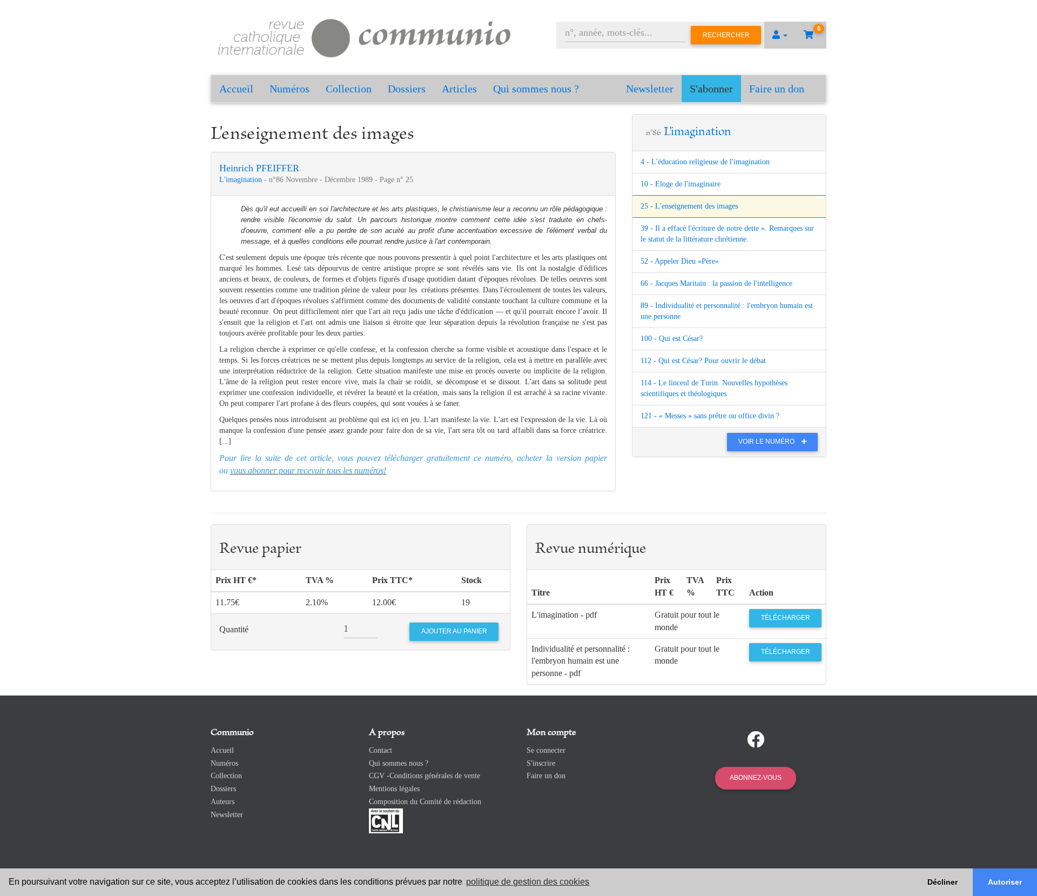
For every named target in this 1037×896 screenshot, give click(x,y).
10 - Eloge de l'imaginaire (680, 184)
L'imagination (241, 180)
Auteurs (222, 802)
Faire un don (776, 89)
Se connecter (546, 750)
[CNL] (386, 820)
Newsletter (650, 89)
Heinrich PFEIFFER (259, 168)
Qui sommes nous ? (536, 89)
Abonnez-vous (756, 777)
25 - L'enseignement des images (689, 206)
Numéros (289, 89)
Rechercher (726, 35)
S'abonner (711, 89)
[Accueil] (364, 36)
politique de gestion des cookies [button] (527, 881)
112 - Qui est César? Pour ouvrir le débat (703, 361)
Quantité (233, 629)
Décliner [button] (942, 882)
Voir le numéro (767, 441)
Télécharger (785, 617)
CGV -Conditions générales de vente (424, 776)
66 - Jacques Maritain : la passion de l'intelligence (716, 283)
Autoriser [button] (1005, 882)
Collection (349, 89)
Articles (459, 89)
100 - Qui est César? (672, 339)
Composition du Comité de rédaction (425, 802)
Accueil (236, 89)
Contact (380, 750)
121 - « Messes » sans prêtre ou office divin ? (710, 416)
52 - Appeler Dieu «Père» (680, 261)
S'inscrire (541, 763)
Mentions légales (394, 789)
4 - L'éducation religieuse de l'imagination (705, 162)
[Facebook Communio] (756, 740)
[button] (780, 35)
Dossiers (407, 89)
